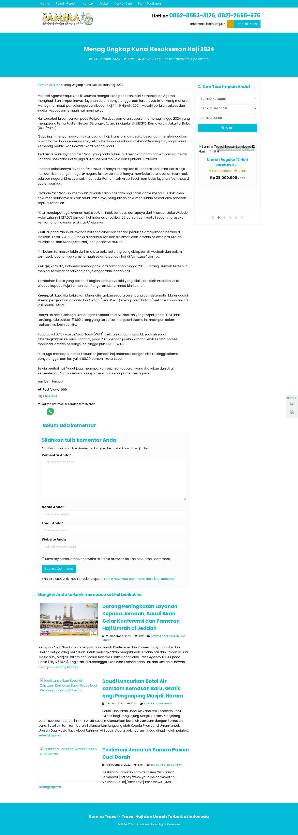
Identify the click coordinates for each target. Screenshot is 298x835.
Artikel (103, 3)
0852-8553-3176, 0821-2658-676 (214, 15)
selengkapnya (67, 666)
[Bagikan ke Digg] (68, 413)
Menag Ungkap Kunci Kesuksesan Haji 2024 (149, 49)
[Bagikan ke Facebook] (41, 413)
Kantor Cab (123, 3)
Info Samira (158, 764)
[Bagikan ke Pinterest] (84, 413)
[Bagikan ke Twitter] (59, 413)
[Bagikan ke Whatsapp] (50, 413)
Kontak (88, 3)
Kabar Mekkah (169, 636)
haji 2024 (51, 396)
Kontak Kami (247, 23)
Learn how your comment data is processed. (139, 578)
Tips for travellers (175, 59)
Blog (157, 59)
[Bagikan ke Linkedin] (76, 413)
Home (45, 3)
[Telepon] (292, 412)
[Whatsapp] (292, 404)
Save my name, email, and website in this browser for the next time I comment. (108, 559)
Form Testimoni (149, 3)
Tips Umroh (200, 59)
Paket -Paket (66, 3)
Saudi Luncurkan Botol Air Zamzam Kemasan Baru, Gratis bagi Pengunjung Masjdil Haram (142, 688)
